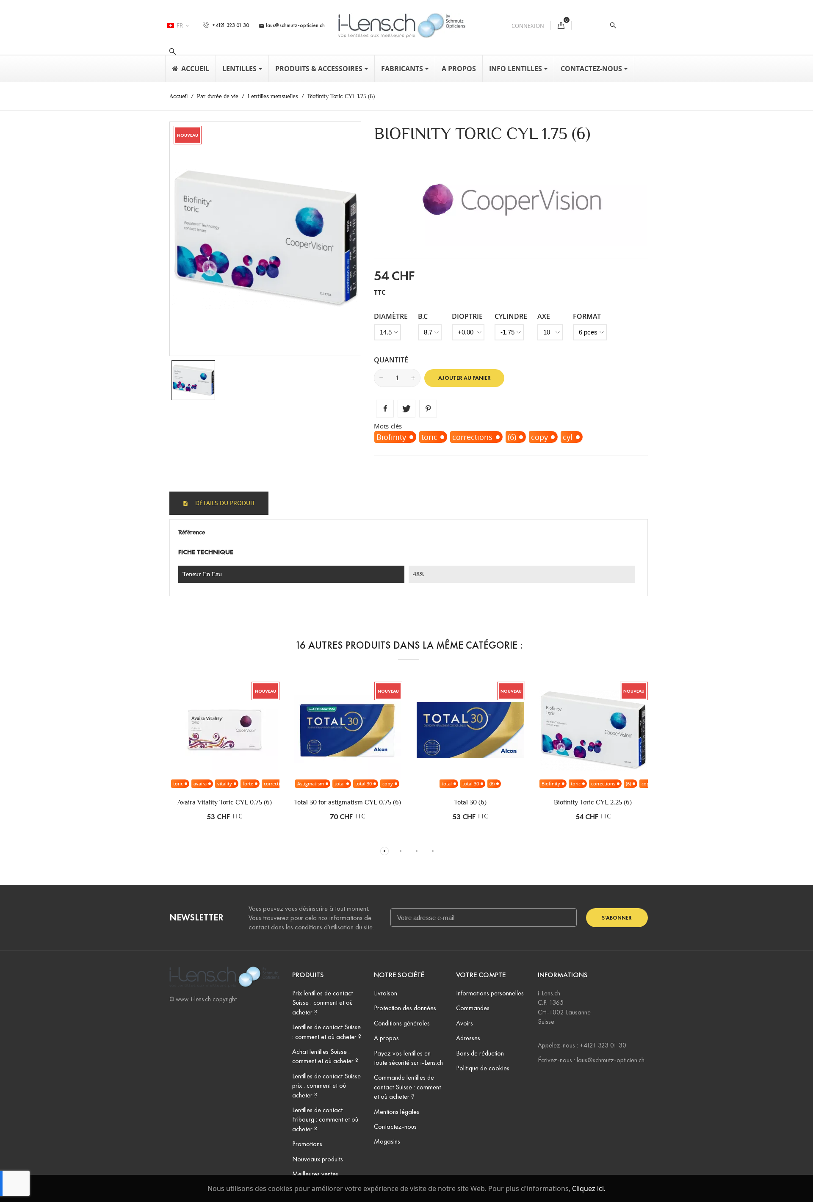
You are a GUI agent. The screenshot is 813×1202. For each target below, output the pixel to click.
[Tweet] (406, 408)
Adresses (468, 1038)
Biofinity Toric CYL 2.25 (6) (593, 802)
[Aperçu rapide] (251, 751)
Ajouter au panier (464, 378)
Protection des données (405, 1008)
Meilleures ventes (315, 1174)
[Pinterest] (428, 408)
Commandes (472, 1008)
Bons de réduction (480, 1053)
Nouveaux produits (317, 1159)
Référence (191, 532)
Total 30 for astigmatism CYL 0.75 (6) (347, 802)
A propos (386, 1038)
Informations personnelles (490, 993)
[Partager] (385, 408)
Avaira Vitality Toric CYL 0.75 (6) (224, 802)
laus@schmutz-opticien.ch (292, 25)
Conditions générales (402, 1023)
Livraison (385, 993)
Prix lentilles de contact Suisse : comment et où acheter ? (322, 1002)
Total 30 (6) (470, 802)
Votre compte (481, 974)
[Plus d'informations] (269, 751)
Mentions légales (396, 1112)
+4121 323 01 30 (230, 25)
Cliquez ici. (589, 1188)
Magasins (387, 1141)
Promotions (307, 1144)
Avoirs (464, 1023)
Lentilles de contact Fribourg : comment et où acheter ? (325, 1119)
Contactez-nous (395, 1126)
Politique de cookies (482, 1068)
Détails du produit (224, 503)
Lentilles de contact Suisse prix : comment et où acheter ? (326, 1085)
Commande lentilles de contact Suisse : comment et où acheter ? (407, 1086)
